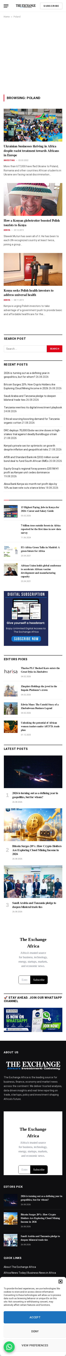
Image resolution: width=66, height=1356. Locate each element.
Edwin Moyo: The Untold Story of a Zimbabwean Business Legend (39, 706)
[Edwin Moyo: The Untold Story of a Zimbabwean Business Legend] (11, 708)
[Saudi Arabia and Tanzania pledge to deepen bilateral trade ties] (33, 881)
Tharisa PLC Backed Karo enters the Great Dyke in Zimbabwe (40, 670)
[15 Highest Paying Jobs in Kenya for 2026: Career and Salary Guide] (11, 511)
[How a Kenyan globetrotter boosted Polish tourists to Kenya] (33, 199)
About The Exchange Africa (20, 1266)
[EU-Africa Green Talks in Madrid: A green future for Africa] (11, 551)
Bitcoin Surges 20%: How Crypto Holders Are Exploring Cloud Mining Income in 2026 (37, 850)
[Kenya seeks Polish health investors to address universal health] (33, 269)
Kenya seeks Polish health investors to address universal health (29, 292)
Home (7, 16)
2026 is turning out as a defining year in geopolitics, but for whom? (35, 795)
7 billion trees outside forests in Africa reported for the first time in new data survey (41, 529)
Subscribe (51, 6)
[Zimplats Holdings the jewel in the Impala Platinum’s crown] (11, 690)
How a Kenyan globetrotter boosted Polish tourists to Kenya (32, 222)
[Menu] (6, 6)
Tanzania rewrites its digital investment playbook (33, 407)
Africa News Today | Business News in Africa (30, 1272)
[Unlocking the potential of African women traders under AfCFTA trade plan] (11, 727)
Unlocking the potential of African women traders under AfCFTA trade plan (40, 726)
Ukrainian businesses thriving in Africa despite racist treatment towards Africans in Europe (31, 150)
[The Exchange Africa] (25, 6)
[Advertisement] (33, 56)
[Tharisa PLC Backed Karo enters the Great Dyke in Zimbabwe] (11, 672)
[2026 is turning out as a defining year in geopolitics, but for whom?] (33, 771)
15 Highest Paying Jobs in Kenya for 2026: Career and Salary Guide (40, 509)
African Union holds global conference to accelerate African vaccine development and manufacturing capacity (41, 571)
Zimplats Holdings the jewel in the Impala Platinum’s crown (39, 688)
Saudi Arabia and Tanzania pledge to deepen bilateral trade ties (34, 905)
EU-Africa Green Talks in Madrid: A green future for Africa (40, 549)
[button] (60, 1281)
